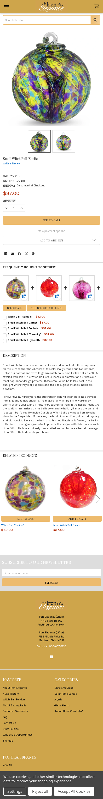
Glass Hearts (62, 705)
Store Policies (11, 729)
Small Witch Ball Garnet (22, 322)
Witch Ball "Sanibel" (20, 316)
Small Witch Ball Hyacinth (24, 340)
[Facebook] (6, 254)
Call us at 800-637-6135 (51, 646)
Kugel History (11, 693)
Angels (58, 699)
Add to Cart (26, 518)
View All (7, 765)
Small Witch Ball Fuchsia (23, 328)
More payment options (51, 231)
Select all (14, 308)
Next (98, 499)
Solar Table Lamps (65, 693)
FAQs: (6, 717)
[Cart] (97, 6)
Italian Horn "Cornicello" (68, 711)
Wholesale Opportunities (18, 734)
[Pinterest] (33, 254)
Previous (5, 499)
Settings (14, 791)
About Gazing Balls (14, 705)
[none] (51, 77)
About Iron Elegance (15, 687)
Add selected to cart (46, 308)
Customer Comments (15, 711)
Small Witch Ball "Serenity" (24, 334)
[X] (26, 254)
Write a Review (11, 163)
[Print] (19, 254)
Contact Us (9, 723)
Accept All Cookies (74, 791)
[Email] (13, 254)
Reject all (40, 791)
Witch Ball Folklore (14, 699)
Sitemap (8, 740)
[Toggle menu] (6, 6)
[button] (51, 240)
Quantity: (10, 200)
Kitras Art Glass (64, 687)
